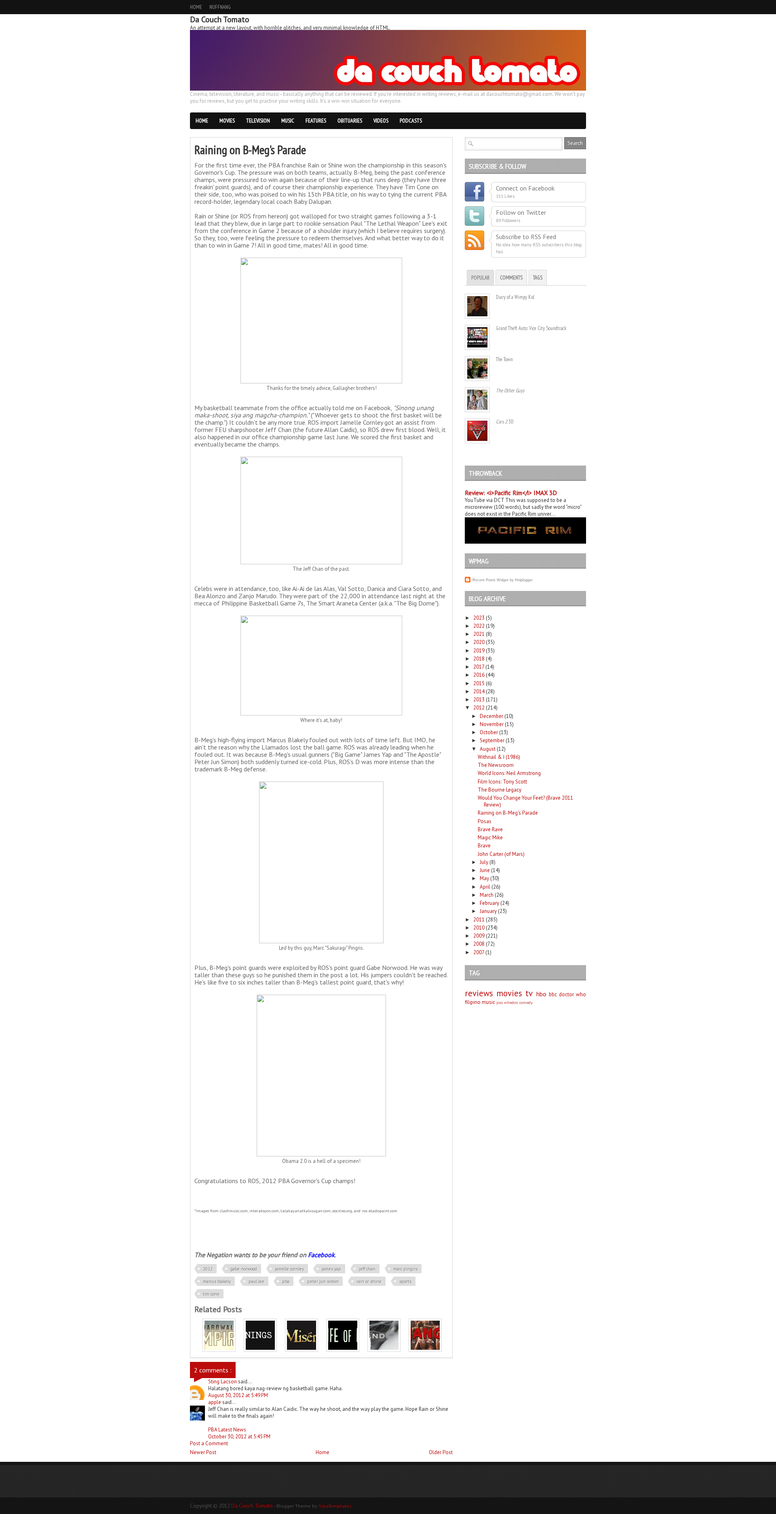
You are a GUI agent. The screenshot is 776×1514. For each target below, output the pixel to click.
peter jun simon (323, 1281)
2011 (479, 919)
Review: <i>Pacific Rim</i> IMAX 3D (511, 493)
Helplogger (524, 580)
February (489, 903)
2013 (479, 699)
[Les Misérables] (301, 1350)
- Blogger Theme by (313, 1506)
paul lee (256, 1281)
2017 (478, 666)
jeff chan (367, 1269)
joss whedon (507, 1002)
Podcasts (411, 120)
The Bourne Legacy (499, 789)
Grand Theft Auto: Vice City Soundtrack (531, 328)
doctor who (572, 994)
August (488, 748)
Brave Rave (490, 829)
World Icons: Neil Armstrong (509, 773)
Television (258, 120)
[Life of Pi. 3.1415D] (342, 1350)
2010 (479, 927)
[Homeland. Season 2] (384, 1350)
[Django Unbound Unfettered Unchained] (425, 1350)
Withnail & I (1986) (499, 757)
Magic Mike (490, 837)
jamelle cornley (289, 1269)
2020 (479, 642)
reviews (479, 993)
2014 (479, 691)
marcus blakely (217, 1281)
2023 (479, 617)
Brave (484, 845)
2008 (479, 943)
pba (285, 1281)
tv (529, 993)
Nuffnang (220, 7)
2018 (479, 658)
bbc (553, 994)
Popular (480, 277)
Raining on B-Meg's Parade (508, 812)
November (492, 724)
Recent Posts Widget (490, 580)
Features (316, 120)
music (488, 1002)
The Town (504, 359)
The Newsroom (496, 765)
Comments (511, 277)
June (485, 870)
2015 (479, 683)
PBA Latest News (227, 1429)
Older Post (441, 1452)
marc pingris (405, 1269)
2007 (478, 952)
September (492, 740)
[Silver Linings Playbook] (260, 1350)
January (488, 911)
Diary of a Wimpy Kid (515, 297)
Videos (380, 120)
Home (196, 7)
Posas (484, 821)
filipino (473, 1002)
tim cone (211, 1294)
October (489, 732)
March (486, 894)
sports (405, 1281)
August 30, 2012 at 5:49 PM (238, 1395)
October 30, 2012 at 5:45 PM (239, 1436)
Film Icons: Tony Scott (502, 781)
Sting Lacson (223, 1381)
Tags (537, 277)
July (484, 862)
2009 (479, 935)
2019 (479, 650)
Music (287, 120)
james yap (331, 1269)
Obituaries (349, 120)
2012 (208, 1269)
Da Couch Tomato (252, 1505)
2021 (479, 634)
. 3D (505, 421)
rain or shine (369, 1281)
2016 (479, 674)
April (485, 886)
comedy (526, 1002)
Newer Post (203, 1452)
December (491, 716)
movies (509, 993)
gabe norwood (243, 1269)
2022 (479, 626)
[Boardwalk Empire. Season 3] (219, 1350)
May (484, 878)
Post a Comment (209, 1443)
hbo (541, 994)
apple (215, 1402)
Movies (227, 120)
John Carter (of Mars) (501, 854)
